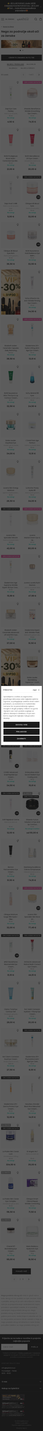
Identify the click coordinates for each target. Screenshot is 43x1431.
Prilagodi (21, 732)
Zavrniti (21, 739)
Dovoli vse (21, 725)
